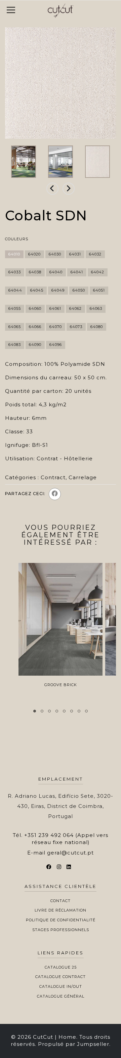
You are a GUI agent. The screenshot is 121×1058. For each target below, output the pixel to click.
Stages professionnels (60, 929)
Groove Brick (60, 684)
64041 (77, 272)
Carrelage (83, 477)
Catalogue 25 (61, 967)
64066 (35, 326)
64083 (14, 344)
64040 (56, 272)
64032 (95, 254)
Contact (60, 900)
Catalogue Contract (60, 976)
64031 (75, 254)
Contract (53, 477)
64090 (35, 344)
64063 (96, 308)
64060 (35, 308)
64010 (14, 254)
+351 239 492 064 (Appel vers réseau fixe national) (66, 838)
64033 (14, 272)
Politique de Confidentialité (60, 920)
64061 (55, 308)
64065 (14, 326)
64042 (97, 272)
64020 (34, 254)
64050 (79, 290)
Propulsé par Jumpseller (73, 1044)
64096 (55, 344)
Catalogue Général (60, 996)
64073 (76, 326)
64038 (35, 272)
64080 (96, 326)
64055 (14, 308)
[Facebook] (55, 494)
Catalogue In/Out (60, 986)
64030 (55, 254)
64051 (99, 290)
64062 (75, 308)
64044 (15, 290)
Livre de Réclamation (60, 910)
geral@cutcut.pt (70, 852)
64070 (55, 326)
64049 (58, 290)
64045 (36, 290)
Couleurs (16, 239)
